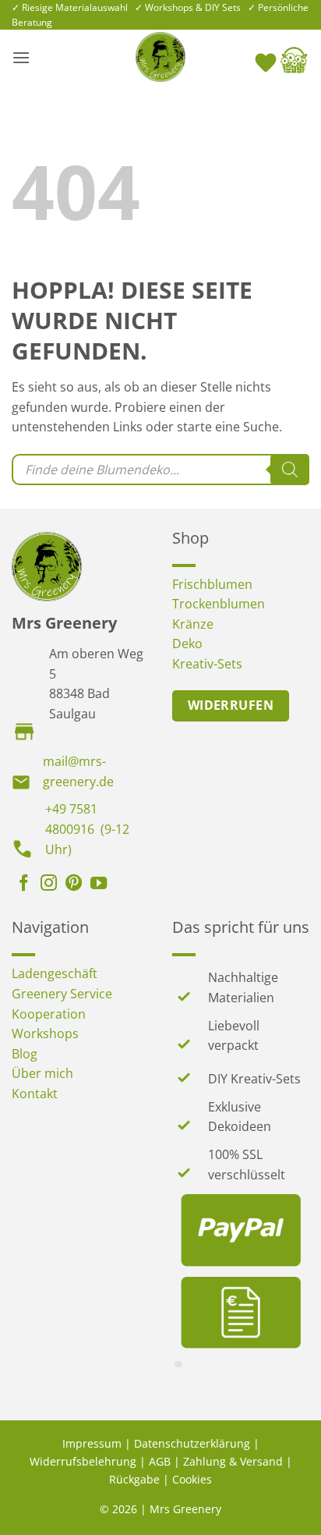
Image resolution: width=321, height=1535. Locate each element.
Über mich (42, 1073)
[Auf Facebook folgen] (24, 884)
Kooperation (49, 1014)
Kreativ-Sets (207, 663)
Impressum (92, 1443)
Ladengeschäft (54, 973)
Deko (187, 643)
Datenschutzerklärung (192, 1443)
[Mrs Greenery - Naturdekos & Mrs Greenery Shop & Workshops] (160, 57)
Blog (24, 1053)
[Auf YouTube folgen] (98, 884)
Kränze (192, 624)
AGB (160, 1461)
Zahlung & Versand (233, 1461)
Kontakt (35, 1093)
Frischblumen (212, 584)
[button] (21, 57)
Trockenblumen (218, 603)
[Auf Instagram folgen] (49, 884)
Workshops (45, 1033)
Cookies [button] (192, 1479)
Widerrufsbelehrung (83, 1461)
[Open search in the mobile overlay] (160, 469)
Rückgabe (134, 1479)
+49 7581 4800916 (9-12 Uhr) (87, 828)
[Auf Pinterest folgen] (73, 884)
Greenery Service (62, 993)
